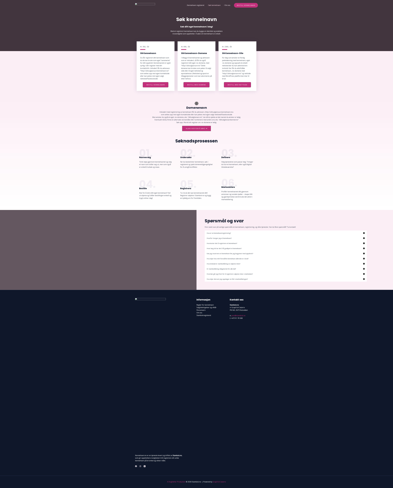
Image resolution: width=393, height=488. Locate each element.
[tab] (286, 233)
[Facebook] (136, 466)
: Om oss (227, 5)
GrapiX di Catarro (219, 482)
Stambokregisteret (203, 315)
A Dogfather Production (176, 482)
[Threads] (145, 466)
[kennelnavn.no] (145, 5)
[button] (246, 5)
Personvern (201, 310)
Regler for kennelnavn (205, 305)
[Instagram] (140, 466)
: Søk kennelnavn (214, 5)
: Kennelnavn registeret (195, 5)
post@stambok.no (238, 315)
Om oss (199, 313)
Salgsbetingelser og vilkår (206, 307)
